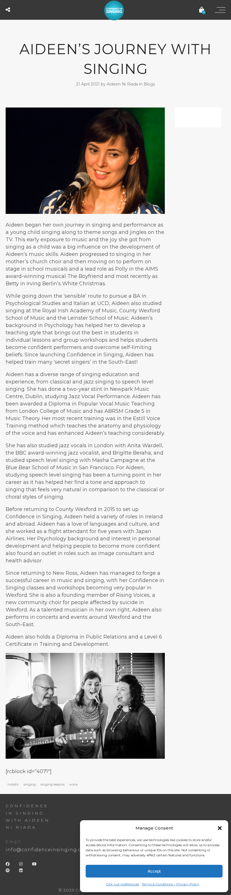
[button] (220, 828)
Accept (154, 871)
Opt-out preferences (122, 884)
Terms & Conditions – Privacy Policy (170, 884)
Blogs (149, 84)
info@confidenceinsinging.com (47, 849)
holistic (13, 784)
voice (73, 784)
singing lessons (53, 784)
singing (30, 784)
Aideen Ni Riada (123, 84)
